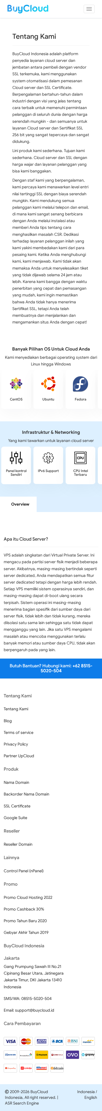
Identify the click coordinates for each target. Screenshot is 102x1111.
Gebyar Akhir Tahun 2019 (26, 932)
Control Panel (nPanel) (24, 871)
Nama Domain (16, 782)
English (90, 1097)
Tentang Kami (16, 709)
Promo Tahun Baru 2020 (25, 920)
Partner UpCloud (19, 756)
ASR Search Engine (22, 1103)
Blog (8, 720)
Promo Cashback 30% (24, 909)
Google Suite (15, 817)
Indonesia (86, 1091)
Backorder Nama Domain (26, 794)
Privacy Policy (16, 744)
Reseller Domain (18, 844)
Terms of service (18, 732)
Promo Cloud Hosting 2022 (28, 897)
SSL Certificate (17, 806)
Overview (20, 504)
